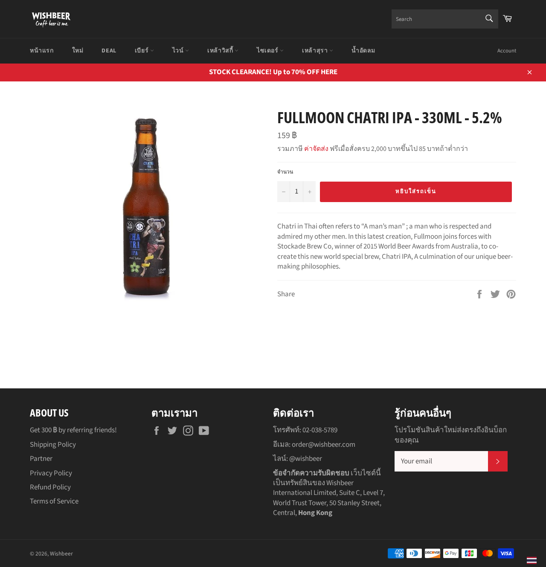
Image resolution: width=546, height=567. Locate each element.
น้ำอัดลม (363, 50)
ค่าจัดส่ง (316, 148)
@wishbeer (305, 459)
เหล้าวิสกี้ (221, 50)
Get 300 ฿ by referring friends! (73, 430)
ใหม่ (78, 50)
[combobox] (445, 19)
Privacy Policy (51, 473)
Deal (109, 50)
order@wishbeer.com (323, 445)
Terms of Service (54, 501)
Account (506, 51)
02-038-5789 (319, 430)
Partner (41, 459)
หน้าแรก (42, 50)
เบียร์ (142, 50)
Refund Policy (50, 487)
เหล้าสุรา (315, 50)
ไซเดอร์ (268, 50)
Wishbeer (61, 554)
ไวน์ (178, 50)
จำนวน (285, 172)
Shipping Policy (53, 445)
